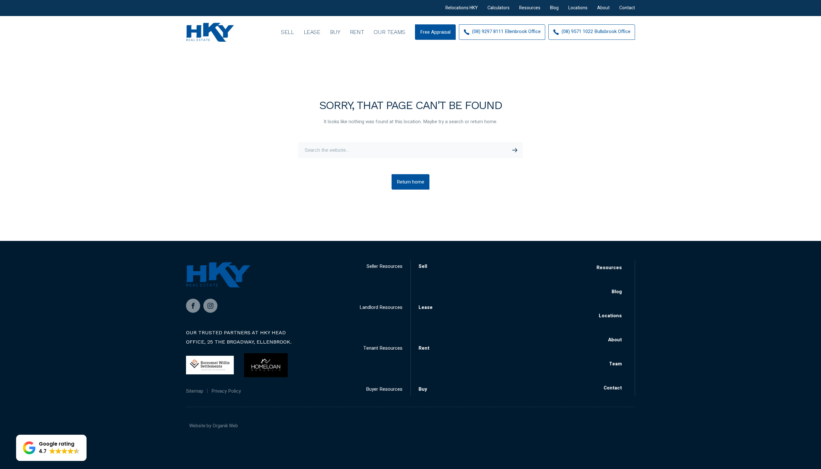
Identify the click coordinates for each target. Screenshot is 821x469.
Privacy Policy (226, 391)
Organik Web (225, 425)
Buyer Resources (384, 389)
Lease (312, 32)
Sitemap (194, 391)
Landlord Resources (381, 307)
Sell (287, 32)
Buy (335, 32)
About (603, 7)
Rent (357, 32)
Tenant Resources (382, 348)
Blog (554, 7)
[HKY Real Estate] (210, 32)
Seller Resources (384, 266)
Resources (529, 7)
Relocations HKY (461, 7)
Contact (627, 7)
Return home (410, 181)
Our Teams (389, 32)
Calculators (498, 7)
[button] (51, 448)
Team (615, 363)
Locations (578, 7)
